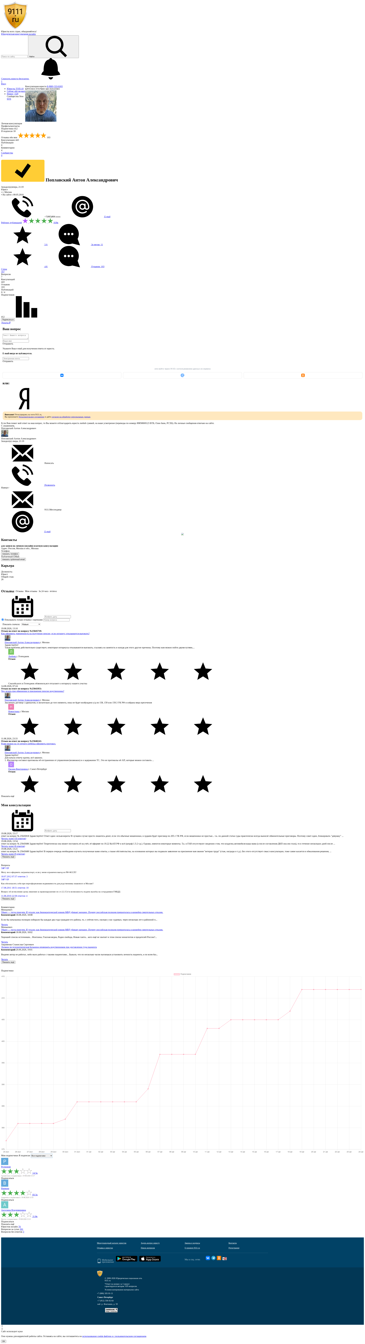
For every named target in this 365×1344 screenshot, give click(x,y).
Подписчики (9, 128)
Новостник (14, 711)
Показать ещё (7, 796)
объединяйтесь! (28, 31)
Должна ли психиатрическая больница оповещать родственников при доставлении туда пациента (49, 947)
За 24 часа (43, 591)
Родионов (6, 1167)
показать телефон (10, 554)
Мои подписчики (9, 1155)
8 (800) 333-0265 (55, 86)
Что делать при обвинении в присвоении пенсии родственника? (32, 691)
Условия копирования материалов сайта (122, 1290)
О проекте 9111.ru (192, 1248)
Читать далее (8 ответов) (13, 846)
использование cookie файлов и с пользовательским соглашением (114, 1336)
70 (19, 1226)
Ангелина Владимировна (13, 1210)
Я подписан (8, 131)
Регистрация (234, 1248)
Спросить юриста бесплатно (15, 78)
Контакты (233, 1243)
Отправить (8, 343)
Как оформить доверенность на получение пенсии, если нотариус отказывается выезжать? (45, 633)
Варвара (5, 1188)
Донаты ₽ (6, 323)
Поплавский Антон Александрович (22, 642)
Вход (3, 84)
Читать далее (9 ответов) (13, 854)
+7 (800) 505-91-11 (105, 1293)
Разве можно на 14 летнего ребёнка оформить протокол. (28, 743)
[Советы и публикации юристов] (15, 29)
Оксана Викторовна (18, 769)
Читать (4, 924)
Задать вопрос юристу (150, 1243)
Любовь (12, 656)
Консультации (10, 140)
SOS (9, 99)
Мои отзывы (31, 591)
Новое (12, 94)
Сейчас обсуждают (16, 91)
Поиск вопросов (148, 1248)
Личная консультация (11, 123)
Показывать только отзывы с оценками (23, 620)
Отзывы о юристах (105, 1248)
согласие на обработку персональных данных (71, 417)
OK (3, 1341)
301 (21, 1229)
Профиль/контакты (10, 126)
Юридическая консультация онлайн (18, 34)
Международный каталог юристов (111, 1243)
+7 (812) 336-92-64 (105, 1301)
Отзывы (20, 591)
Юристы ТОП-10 (15, 88)
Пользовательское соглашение (31, 417)
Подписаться (8, 320)
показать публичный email (13, 559)
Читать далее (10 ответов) (13, 838)
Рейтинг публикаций (11, 222)
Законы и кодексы (192, 1243)
